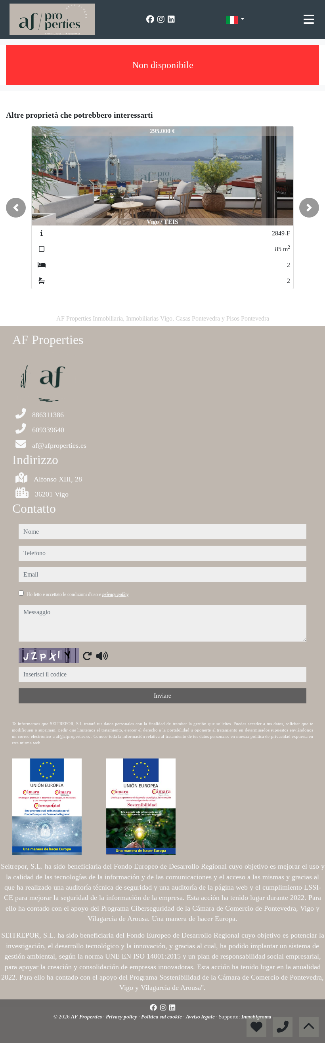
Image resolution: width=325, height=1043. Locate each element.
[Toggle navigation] (309, 19)
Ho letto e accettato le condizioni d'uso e (77, 594)
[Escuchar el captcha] (102, 656)
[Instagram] (160, 19)
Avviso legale (201, 1017)
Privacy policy (122, 1017)
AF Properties (87, 1017)
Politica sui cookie (162, 1017)
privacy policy (115, 594)
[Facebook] (150, 19)
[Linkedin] (171, 19)
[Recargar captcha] (87, 656)
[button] (16, 208)
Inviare (162, 695)
